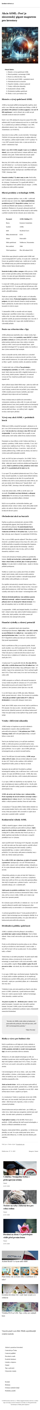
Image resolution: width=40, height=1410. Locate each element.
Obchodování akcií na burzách (17, 81)
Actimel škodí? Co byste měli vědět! (15, 1261)
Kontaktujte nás (20, 1144)
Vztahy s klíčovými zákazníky (17, 86)
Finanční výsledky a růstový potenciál (19, 84)
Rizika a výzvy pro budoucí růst (17, 93)
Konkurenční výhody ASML (16, 89)
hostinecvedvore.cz (8, 3)
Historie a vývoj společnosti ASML (18, 72)
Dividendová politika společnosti (17, 91)
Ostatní (36, 1151)
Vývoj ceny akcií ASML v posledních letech (21, 79)
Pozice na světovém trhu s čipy (17, 77)
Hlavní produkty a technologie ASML (19, 74)
